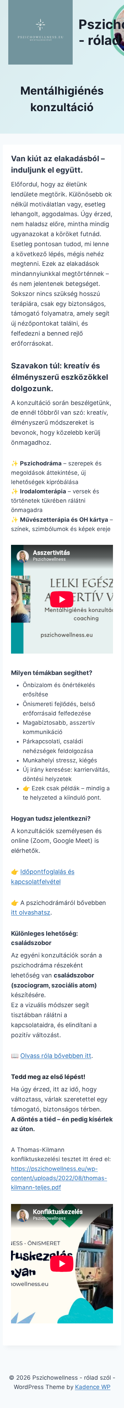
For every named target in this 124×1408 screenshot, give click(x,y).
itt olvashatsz (30, 912)
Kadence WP (93, 1386)
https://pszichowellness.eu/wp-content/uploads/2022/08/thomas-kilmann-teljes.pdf (59, 1178)
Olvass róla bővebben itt (55, 1055)
